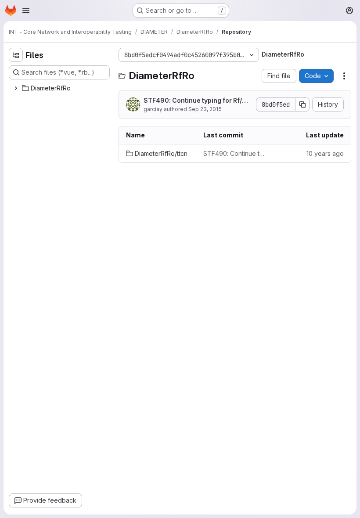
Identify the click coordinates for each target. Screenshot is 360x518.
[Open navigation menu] (26, 11)
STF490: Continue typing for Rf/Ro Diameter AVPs (197, 101)
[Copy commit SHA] (302, 104)
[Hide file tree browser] (16, 55)
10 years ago (325, 153)
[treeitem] (60, 88)
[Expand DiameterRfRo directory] (16, 88)
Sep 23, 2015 (205, 109)
